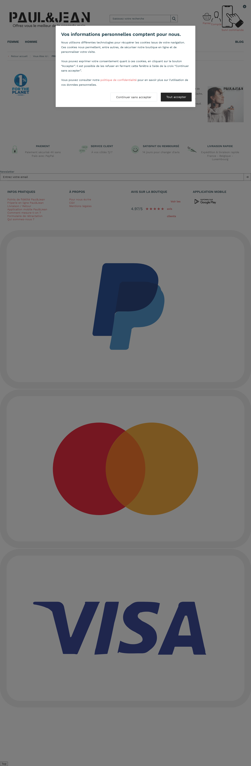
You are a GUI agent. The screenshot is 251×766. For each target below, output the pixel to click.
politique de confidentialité (119, 80)
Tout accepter (176, 97)
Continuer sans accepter (133, 97)
